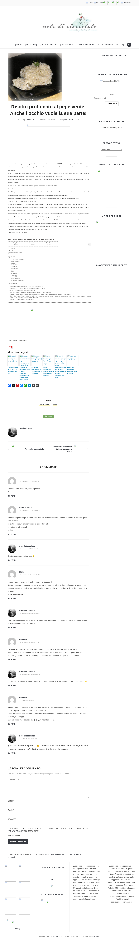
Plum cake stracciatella (34, 449)
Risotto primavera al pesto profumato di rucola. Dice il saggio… (48, 371)
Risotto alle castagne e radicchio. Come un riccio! (72, 370)
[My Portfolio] (86, 45)
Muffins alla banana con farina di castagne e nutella (62, 449)
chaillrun (23, 639)
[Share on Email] (37, 385)
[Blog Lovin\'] (98, 3)
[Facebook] (90, 3)
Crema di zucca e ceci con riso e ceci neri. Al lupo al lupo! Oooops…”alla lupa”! (60, 372)
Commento (13, 780)
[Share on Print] (33, 385)
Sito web (12, 819)
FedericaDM (30, 120)
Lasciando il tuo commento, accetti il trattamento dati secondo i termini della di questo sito (48, 829)
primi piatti (44, 404)
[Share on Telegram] (29, 385)
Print (50, 416)
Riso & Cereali (73, 120)
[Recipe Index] (67, 45)
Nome (11, 801)
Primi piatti (63, 120)
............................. (27, 479)
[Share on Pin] (17, 385)
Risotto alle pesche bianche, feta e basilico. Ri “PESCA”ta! (36, 370)
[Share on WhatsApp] (25, 385)
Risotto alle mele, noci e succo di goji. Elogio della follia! (13, 370)
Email (11, 810)
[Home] (18, 45)
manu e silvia (25, 508)
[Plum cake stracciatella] (17, 449)
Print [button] (89, 245)
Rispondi (12, 496)
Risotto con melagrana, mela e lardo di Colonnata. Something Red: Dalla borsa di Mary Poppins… (25, 373)
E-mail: (111, 94)
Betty (21, 572)
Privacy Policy (16, 831)
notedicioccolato (27, 546)
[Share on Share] (9, 385)
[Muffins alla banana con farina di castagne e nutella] (80, 449)
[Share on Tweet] (13, 385)
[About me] (31, 45)
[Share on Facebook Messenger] (21, 385)
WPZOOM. (95, 936)
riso (55, 404)
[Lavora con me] (48, 45)
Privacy (17, 929)
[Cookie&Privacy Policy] (111, 45)
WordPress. (56, 936)
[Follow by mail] (126, 3)
